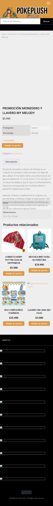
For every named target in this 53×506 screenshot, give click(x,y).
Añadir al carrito (13, 145)
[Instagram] (26, 28)
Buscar (46, 21)
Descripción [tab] (11, 161)
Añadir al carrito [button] (14, 273)
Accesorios (12, 34)
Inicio (4, 34)
